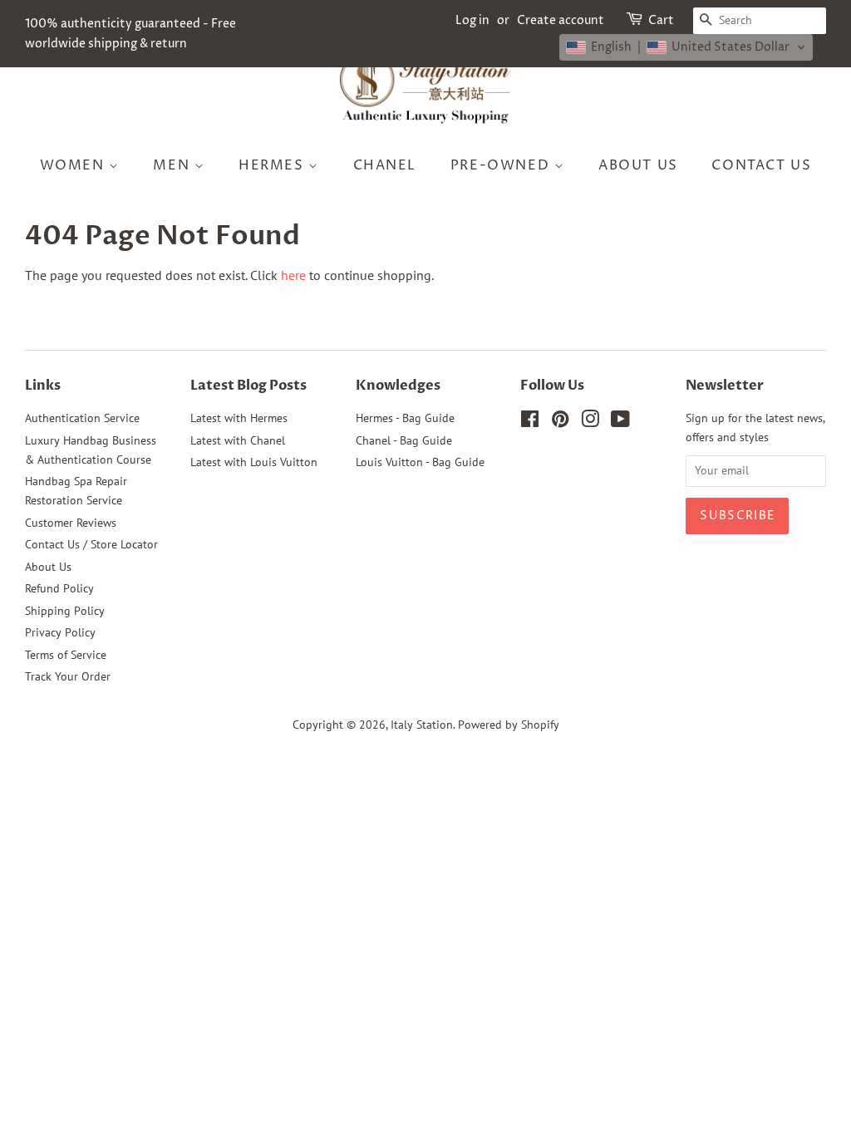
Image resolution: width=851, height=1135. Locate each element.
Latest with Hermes (239, 417)
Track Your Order (68, 676)
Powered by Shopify (508, 724)
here (293, 275)
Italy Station (422, 724)
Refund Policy (59, 588)
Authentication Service (82, 417)
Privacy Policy (60, 632)
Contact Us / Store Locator (91, 544)
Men (173, 165)
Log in (472, 20)
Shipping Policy (65, 610)
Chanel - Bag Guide (404, 440)
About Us (638, 165)
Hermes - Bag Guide (405, 417)
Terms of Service (65, 654)
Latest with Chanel (237, 440)
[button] (686, 47)
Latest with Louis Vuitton (253, 461)
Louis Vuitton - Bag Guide (420, 461)
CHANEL (385, 165)
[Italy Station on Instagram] (590, 422)
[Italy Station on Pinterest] (560, 422)
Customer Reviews (70, 522)
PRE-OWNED (502, 165)
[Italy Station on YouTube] (620, 422)
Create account (560, 20)
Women (75, 165)
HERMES (273, 165)
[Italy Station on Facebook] (529, 422)
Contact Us (761, 165)
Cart (661, 20)
